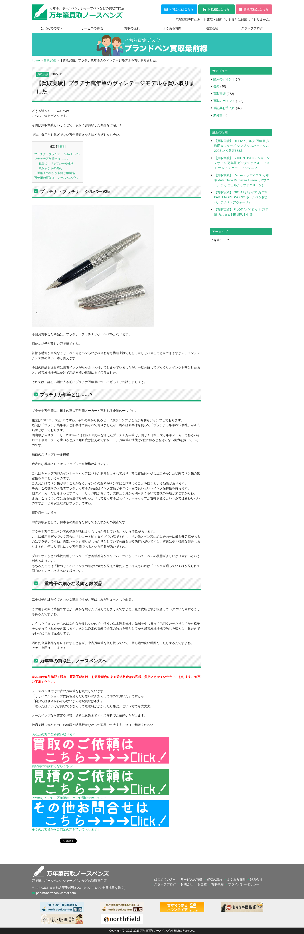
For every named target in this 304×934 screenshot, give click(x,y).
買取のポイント (224, 101)
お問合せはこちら (181, 9)
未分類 (218, 115)
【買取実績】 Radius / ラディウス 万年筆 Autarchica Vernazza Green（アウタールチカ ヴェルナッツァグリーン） (241, 180)
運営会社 (212, 28)
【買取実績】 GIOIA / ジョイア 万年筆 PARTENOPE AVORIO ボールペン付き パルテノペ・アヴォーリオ (241, 197)
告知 (216, 86)
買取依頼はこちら (255, 9)
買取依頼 (217, 884)
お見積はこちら (218, 9)
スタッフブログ (252, 28)
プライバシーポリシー (243, 884)
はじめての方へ (52, 28)
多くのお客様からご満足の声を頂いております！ (66, 829)
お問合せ (186, 884)
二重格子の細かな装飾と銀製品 (54, 173)
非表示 (61, 146)
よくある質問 (172, 28)
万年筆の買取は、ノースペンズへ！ (57, 177)
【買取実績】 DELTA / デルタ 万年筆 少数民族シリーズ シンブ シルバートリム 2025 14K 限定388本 (241, 146)
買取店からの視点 (50, 168)
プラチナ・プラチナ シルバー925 (56, 154)
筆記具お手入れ (224, 108)
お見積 (202, 884)
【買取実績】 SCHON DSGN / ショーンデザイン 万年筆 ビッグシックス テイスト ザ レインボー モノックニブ (242, 163)
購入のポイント (224, 79)
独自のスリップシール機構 (56, 163)
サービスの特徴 (92, 28)
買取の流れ (132, 28)
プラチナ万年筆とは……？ (51, 158)
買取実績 (42, 74)
